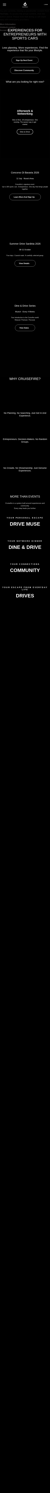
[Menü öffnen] (5, 4)
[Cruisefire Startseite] (25, 4)
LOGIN (46, 4)
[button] (3, 122)
